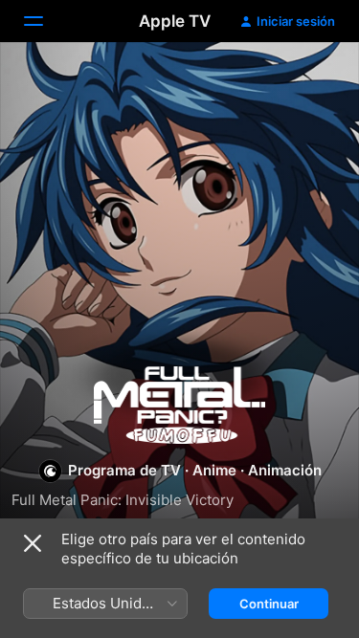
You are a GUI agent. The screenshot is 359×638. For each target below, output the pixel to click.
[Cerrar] (32, 543)
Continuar (269, 603)
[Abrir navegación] (45, 21)
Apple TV (175, 21)
